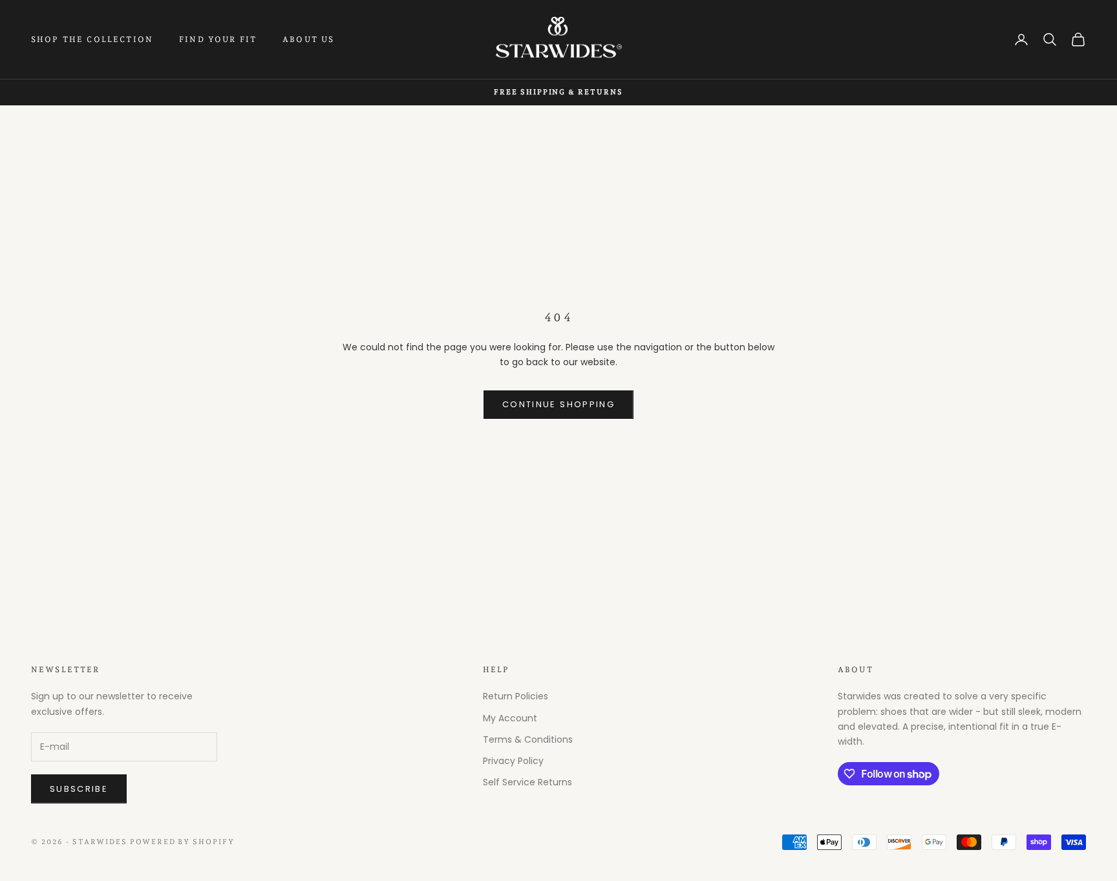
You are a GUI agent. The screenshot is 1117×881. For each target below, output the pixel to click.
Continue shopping (558, 404)
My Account (510, 718)
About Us (308, 39)
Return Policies (515, 696)
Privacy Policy (513, 760)
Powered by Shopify (182, 842)
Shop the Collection (92, 39)
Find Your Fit (218, 39)
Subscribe (79, 789)
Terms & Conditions (528, 739)
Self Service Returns (527, 782)
